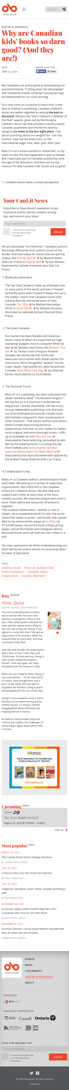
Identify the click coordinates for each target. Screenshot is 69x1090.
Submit (64, 9)
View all (59, 830)
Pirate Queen (13, 602)
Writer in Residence (13, 571)
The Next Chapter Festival (21, 818)
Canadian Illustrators (33, 575)
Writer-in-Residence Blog (38, 567)
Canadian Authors (37, 571)
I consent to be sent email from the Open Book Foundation (23, 233)
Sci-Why (50, 521)
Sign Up (58, 232)
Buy (10, 596)
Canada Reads (10, 575)
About (29, 982)
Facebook (37, 1073)
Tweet (52, 71)
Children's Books (11, 567)
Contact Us (34, 1084)
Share (41, 71)
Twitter (31, 1073)
